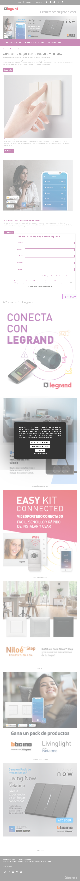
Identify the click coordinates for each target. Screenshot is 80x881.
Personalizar (40, 450)
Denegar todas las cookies (40, 446)
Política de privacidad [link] (40, 453)
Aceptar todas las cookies (40, 442)
